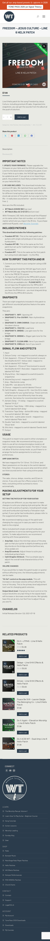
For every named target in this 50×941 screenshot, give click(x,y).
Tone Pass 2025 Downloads (15, 920)
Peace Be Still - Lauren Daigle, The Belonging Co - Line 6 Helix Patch (32, 702)
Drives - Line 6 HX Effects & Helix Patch (30, 682)
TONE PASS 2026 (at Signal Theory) (25, 7)
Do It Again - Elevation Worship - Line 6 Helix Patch (32, 721)
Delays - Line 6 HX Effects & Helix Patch (30, 663)
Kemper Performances (13, 875)
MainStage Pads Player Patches (16, 860)
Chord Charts (10, 885)
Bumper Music (10, 856)
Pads (7, 851)
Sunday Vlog (9, 835)
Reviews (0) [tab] (7, 154)
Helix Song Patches (25, 125)
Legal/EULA (9, 905)
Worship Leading (11, 831)
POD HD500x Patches (13, 880)
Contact (8, 895)
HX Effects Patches (12, 870)
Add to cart (21, 117)
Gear (7, 840)
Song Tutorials (10, 821)
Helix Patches (14, 125)
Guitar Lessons (11, 826)
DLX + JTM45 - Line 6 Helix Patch (29, 642)
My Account (9, 915)
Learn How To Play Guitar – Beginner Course (21, 816)
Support (8, 900)
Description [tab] (7, 149)
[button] (44, 46)
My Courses (9, 930)
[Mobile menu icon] (43, 16)
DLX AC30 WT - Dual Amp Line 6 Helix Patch (32, 740)
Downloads (9, 925)
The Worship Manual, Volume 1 (16, 811)
